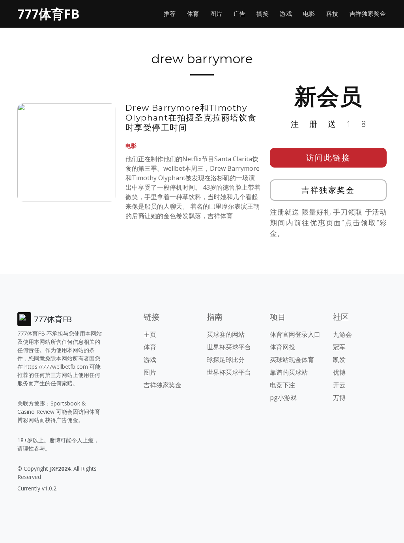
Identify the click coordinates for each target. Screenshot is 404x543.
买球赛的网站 (226, 334)
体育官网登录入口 (295, 334)
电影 (309, 13)
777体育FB (48, 13)
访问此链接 (328, 157)
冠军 (339, 347)
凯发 (339, 359)
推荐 (170, 13)
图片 (216, 13)
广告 (240, 13)
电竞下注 (282, 385)
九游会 (342, 334)
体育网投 (282, 347)
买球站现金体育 (292, 359)
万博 (339, 397)
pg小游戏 (283, 397)
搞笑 (262, 13)
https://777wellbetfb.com (56, 366)
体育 (193, 13)
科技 (332, 13)
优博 (339, 372)
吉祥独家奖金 (368, 13)
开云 (339, 385)
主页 (150, 334)
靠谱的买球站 (289, 372)
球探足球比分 (226, 359)
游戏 (286, 13)
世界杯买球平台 (229, 347)
